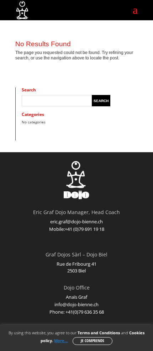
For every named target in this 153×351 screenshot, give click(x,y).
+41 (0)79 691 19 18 (84, 229)
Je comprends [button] (92, 340)
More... (61, 340)
